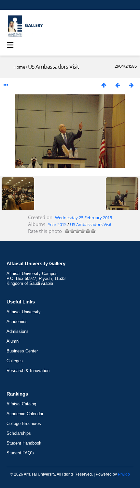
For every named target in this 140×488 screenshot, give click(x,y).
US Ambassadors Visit (91, 224)
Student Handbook (24, 443)
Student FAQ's (20, 452)
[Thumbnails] (104, 85)
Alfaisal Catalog (21, 403)
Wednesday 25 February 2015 (83, 217)
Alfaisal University (24, 311)
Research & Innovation (28, 370)
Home (19, 67)
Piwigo (124, 474)
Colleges (15, 360)
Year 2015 (57, 224)
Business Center (22, 351)
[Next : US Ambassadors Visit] (131, 85)
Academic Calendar (25, 413)
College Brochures (24, 423)
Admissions (18, 331)
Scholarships (19, 433)
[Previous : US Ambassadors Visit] (117, 85)
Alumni (13, 341)
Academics (17, 321)
